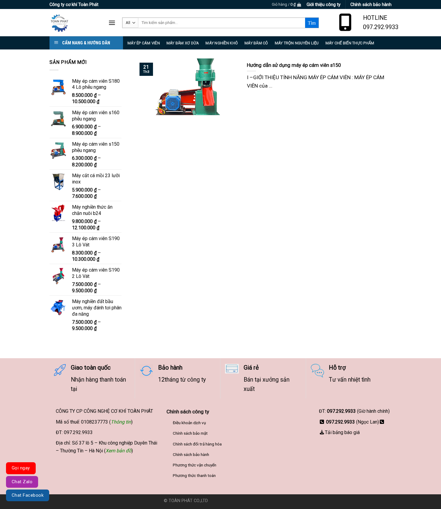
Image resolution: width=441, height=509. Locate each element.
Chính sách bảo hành (191, 454)
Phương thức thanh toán (194, 475)
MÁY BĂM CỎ (256, 43)
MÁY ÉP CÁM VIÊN (144, 43)
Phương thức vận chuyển (194, 465)
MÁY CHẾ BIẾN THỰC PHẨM (350, 43)
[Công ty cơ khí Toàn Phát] (74, 22)
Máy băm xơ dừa (182, 43)
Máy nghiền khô (222, 43)
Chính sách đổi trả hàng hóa (197, 444)
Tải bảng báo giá (342, 432)
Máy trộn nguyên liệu (297, 43)
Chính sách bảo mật (190, 433)
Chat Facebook (28, 495)
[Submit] (312, 23)
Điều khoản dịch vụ (189, 422)
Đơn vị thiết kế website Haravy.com (243, 500)
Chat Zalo (22, 481)
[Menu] (112, 22)
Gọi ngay (21, 468)
